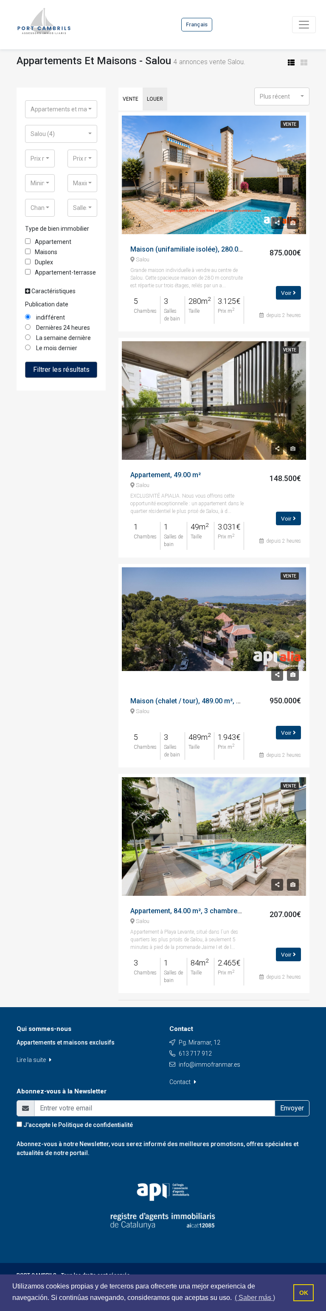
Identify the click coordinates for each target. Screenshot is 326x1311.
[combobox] (61, 109)
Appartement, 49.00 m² (165, 475)
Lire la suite (32, 1059)
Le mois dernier (56, 348)
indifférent (50, 317)
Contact (180, 1082)
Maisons (46, 252)
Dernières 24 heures (62, 327)
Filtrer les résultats (61, 369)
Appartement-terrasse (65, 272)
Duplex (44, 262)
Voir (287, 292)
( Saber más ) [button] (255, 1297)
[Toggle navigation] (304, 24)
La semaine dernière (63, 337)
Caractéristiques (53, 291)
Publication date (46, 304)
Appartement (53, 241)
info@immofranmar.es (209, 1064)
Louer (155, 99)
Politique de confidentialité (95, 1124)
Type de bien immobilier (57, 228)
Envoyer (292, 1108)
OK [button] (303, 1292)
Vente (130, 99)
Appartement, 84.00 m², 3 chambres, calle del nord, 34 (214, 911)
